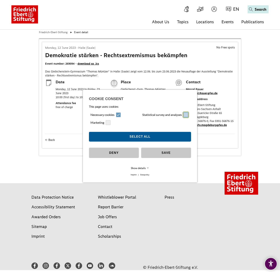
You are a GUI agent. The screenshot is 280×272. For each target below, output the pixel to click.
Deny (114, 152)
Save (166, 152)
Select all (140, 136)
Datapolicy (144, 175)
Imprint (134, 175)
